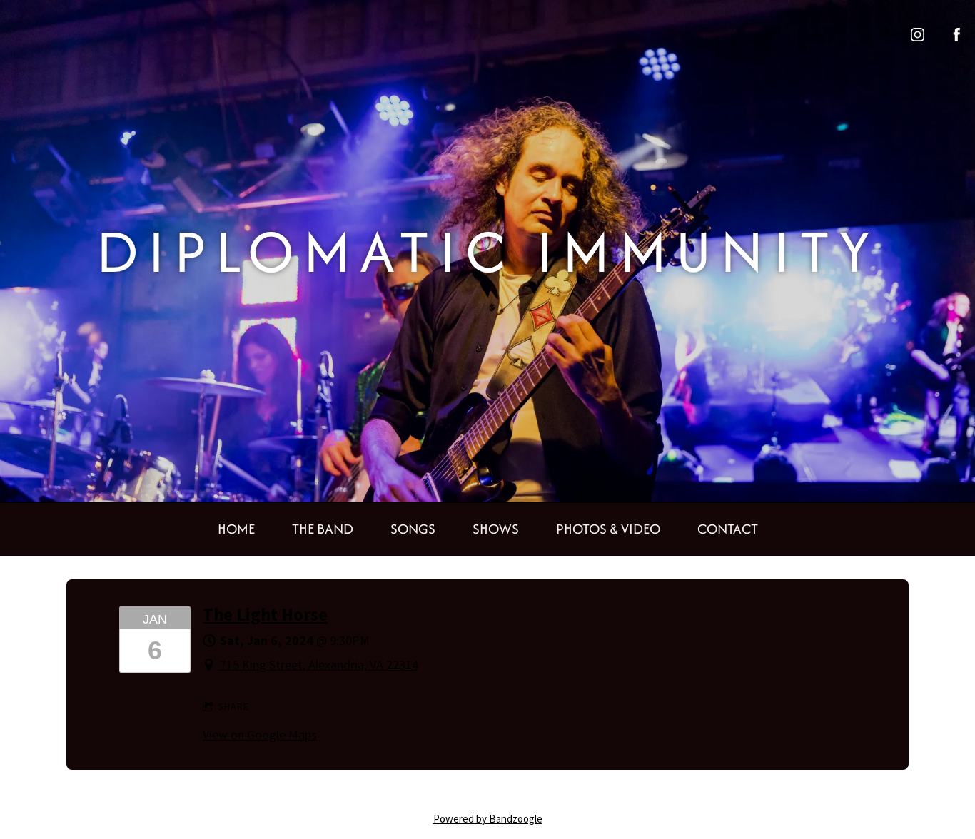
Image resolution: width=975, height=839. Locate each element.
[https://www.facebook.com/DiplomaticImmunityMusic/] (957, 34)
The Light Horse (265, 615)
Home (236, 529)
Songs (412, 529)
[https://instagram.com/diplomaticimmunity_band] (917, 34)
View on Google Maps (260, 734)
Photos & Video (608, 529)
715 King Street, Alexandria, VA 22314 (319, 664)
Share (233, 706)
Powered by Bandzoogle (487, 818)
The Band (322, 529)
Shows (496, 529)
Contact (727, 529)
